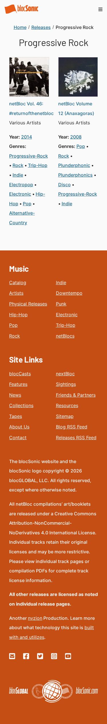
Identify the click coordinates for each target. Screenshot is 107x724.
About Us (19, 427)
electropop (21, 184)
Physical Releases (28, 304)
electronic (20, 194)
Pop (13, 325)
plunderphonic (74, 165)
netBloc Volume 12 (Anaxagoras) (76, 108)
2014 (26, 137)
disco (64, 184)
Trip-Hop (65, 325)
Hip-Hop (18, 314)
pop (27, 203)
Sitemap (65, 416)
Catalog (17, 282)
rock (18, 165)
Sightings (66, 384)
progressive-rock (28, 156)
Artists (16, 293)
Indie (61, 282)
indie (18, 175)
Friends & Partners (76, 395)
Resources (67, 405)
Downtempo (69, 293)
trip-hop (37, 165)
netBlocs (65, 336)
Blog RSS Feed (71, 427)
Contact (18, 437)
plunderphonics (75, 175)
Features (18, 384)
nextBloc (65, 373)
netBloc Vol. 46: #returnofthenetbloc (31, 108)
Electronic (67, 314)
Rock (14, 336)
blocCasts (20, 373)
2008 (76, 137)
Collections (21, 405)
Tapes (15, 416)
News (15, 395)
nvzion (35, 618)
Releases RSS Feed (76, 437)
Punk (61, 304)
